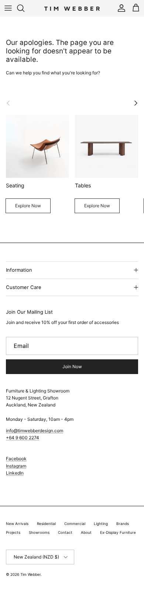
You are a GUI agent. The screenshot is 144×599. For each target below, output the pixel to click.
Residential (46, 523)
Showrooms (39, 532)
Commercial (74, 523)
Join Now (72, 366)
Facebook (16, 458)
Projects (13, 532)
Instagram (16, 466)
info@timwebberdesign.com (34, 430)
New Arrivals (17, 523)
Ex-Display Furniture (118, 532)
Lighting (101, 523)
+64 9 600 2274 (22, 437)
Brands (122, 523)
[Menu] (8, 8)
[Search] (24, 8)
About (86, 532)
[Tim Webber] (72, 8)
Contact (65, 532)
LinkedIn (15, 473)
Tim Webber (30, 574)
